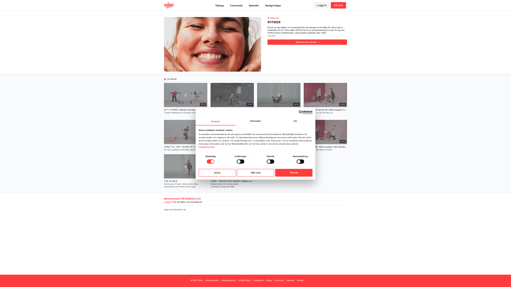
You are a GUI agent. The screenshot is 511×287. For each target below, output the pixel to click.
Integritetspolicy (229, 280)
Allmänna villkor (212, 280)
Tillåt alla (294, 173)
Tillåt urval (255, 173)
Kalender (290, 280)
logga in (168, 202)
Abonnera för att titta (306, 42)
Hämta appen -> (313, 280)
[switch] (240, 161)
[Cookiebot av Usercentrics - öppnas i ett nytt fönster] (300, 112)
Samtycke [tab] (215, 121)
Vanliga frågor (244, 280)
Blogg (268, 280)
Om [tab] (295, 121)
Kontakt (300, 280)
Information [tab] (255, 121)
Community (279, 280)
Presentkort (258, 280)
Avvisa (217, 173)
